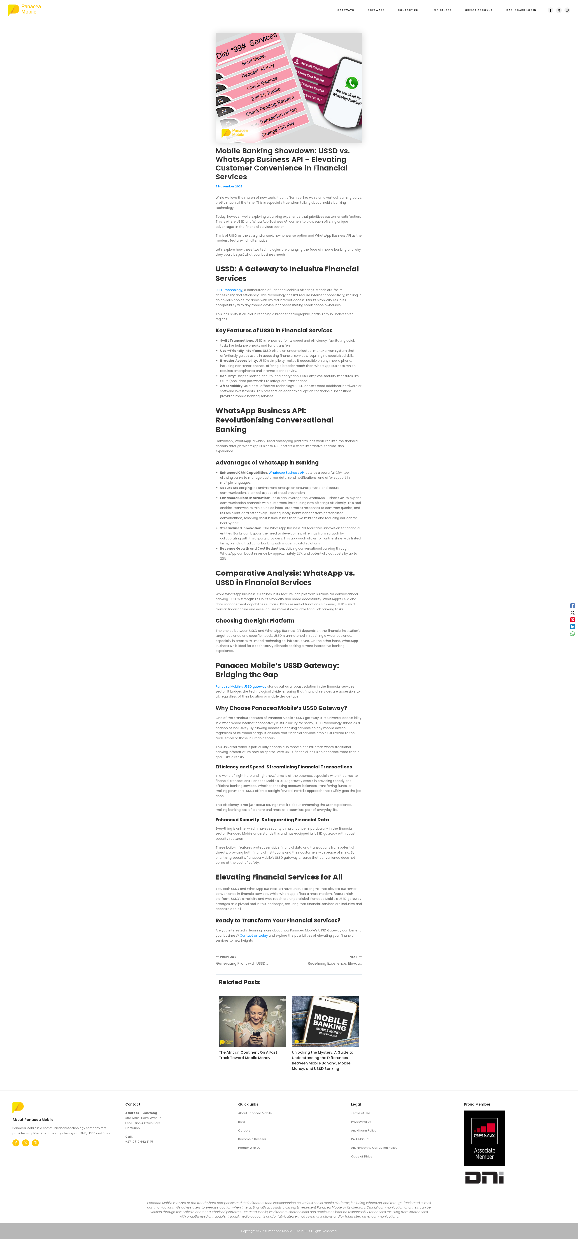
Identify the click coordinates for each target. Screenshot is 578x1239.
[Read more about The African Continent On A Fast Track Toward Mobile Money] (252, 1021)
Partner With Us (249, 1148)
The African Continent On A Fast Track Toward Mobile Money (248, 1055)
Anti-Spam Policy (363, 1130)
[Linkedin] (572, 626)
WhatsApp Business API (287, 472)
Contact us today (254, 935)
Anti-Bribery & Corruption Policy (374, 1148)
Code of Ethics (361, 1156)
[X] (559, 10)
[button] (346, 10)
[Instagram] (567, 10)
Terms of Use (360, 1113)
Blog (241, 1122)
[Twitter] (25, 1142)
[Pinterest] (572, 619)
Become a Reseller (252, 1139)
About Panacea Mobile (255, 1113)
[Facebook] (550, 10)
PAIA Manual (360, 1139)
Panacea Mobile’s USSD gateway (241, 686)
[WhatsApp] (572, 633)
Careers (244, 1130)
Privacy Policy (361, 1122)
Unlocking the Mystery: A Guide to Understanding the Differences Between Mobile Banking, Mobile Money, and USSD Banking (322, 1060)
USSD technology (229, 290)
